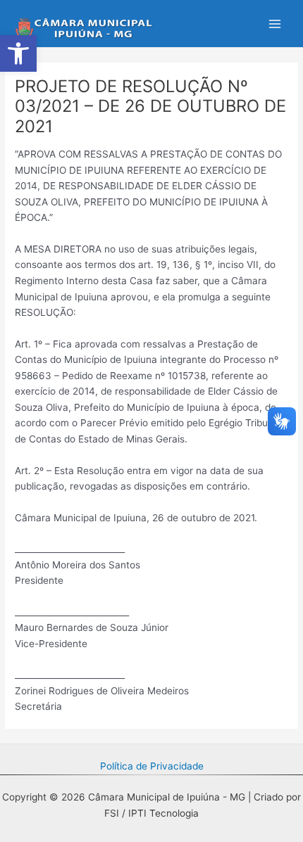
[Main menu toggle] (275, 23)
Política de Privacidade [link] (152, 766)
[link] (18, 53)
